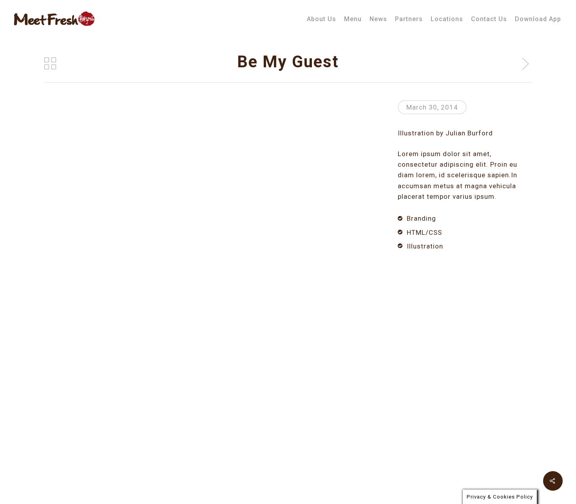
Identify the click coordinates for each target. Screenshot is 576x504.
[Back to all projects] (50, 63)
